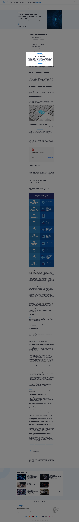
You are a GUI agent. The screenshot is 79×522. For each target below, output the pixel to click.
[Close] (52, 53)
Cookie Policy (40, 60)
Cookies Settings (40, 63)
